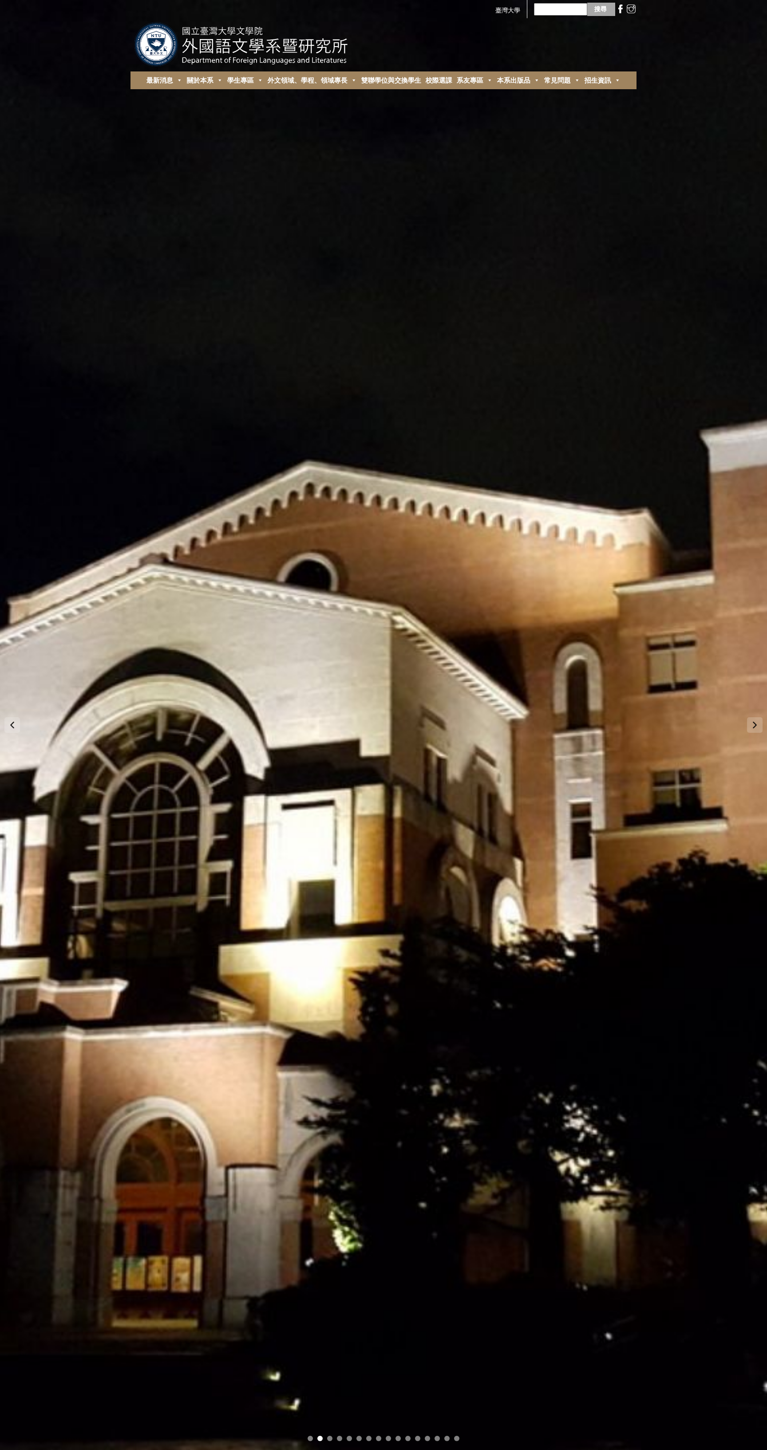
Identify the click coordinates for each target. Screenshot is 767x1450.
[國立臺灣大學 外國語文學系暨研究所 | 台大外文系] (244, 42)
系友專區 (470, 80)
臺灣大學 (507, 10)
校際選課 (439, 80)
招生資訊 (598, 80)
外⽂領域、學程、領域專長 (308, 80)
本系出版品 (513, 80)
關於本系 (200, 80)
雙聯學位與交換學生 (391, 80)
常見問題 (557, 80)
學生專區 (240, 80)
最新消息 (159, 80)
